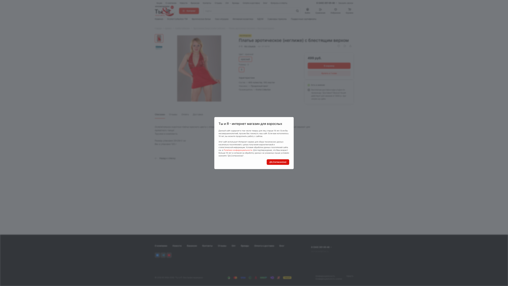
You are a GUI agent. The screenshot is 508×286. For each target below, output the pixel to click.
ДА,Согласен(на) (277, 162)
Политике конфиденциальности (238, 150)
